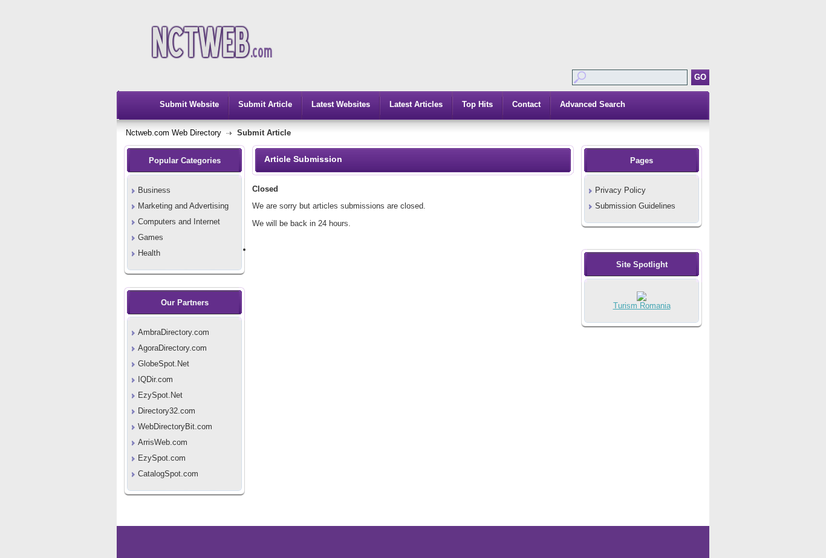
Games (150, 237)
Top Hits (477, 104)
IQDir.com (155, 379)
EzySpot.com (162, 457)
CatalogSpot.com (168, 473)
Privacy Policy (620, 190)
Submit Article (265, 104)
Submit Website (189, 104)
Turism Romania (642, 305)
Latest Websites (340, 104)
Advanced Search (592, 104)
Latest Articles (416, 104)
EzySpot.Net (160, 395)
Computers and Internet (179, 221)
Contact (526, 104)
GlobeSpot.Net (163, 363)
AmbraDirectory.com (173, 332)
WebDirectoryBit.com (175, 426)
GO (700, 77)
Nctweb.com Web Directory (173, 132)
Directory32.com (166, 410)
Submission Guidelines (635, 205)
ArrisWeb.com (162, 442)
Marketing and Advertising (183, 205)
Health (149, 253)
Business (154, 190)
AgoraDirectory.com (172, 347)
